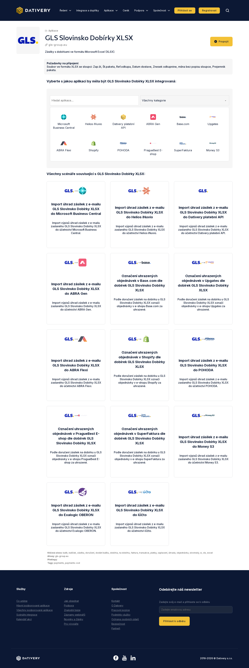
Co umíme (21, 600)
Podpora (139, 10)
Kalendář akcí (24, 619)
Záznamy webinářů (74, 614)
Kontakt (115, 600)
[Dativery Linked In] (133, 658)
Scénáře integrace (26, 614)
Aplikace (109, 10)
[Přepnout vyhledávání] (227, 10)
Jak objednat (71, 600)
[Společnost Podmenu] (169, 10)
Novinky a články (73, 619)
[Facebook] (115, 658)
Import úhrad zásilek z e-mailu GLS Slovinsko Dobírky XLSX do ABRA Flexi (76, 365)
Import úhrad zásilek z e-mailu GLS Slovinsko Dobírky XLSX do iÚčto (139, 510)
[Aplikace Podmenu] (116, 10)
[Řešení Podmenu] (70, 10)
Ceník (126, 10)
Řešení (63, 10)
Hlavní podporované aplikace (33, 605)
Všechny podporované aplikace (34, 610)
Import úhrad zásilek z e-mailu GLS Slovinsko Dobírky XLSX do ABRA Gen (76, 289)
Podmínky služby (120, 614)
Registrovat (209, 10)
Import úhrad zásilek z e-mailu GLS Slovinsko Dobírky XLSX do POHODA (203, 365)
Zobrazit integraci (76, 236)
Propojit (224, 41)
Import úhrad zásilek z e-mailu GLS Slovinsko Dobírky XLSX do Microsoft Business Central (76, 209)
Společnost (159, 10)
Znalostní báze (72, 610)
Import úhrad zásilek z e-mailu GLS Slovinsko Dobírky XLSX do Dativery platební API (203, 212)
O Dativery (117, 605)
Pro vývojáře (71, 623)
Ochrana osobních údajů (125, 619)
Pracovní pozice (120, 610)
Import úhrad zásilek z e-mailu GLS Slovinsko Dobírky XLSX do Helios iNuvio (139, 212)
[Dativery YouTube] (124, 658)
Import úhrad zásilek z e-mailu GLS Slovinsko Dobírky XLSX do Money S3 (203, 442)
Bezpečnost (118, 623)
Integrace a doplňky (87, 10)
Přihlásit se (185, 10)
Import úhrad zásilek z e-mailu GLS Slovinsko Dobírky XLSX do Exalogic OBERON (76, 510)
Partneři (115, 628)
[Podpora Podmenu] (147, 10)
